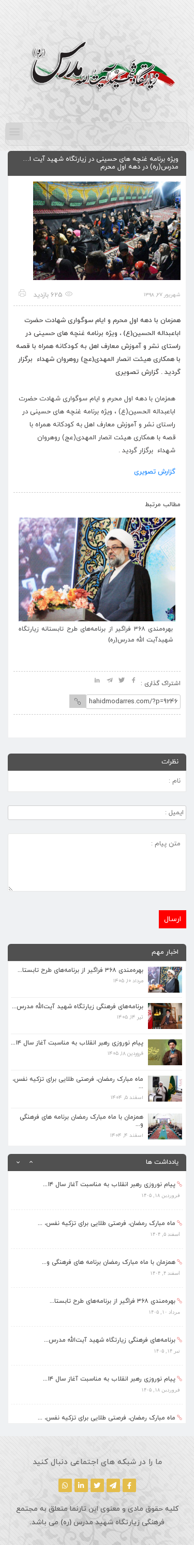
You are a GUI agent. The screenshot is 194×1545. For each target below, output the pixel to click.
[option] (97, 1190)
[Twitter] (97, 1485)
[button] (14, 131)
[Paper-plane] (113, 1485)
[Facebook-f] (129, 1485)
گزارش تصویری (154, 472)
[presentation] (32, 502)
